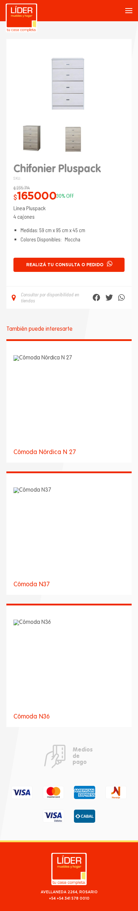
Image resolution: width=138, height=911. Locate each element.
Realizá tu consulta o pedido (64, 265)
